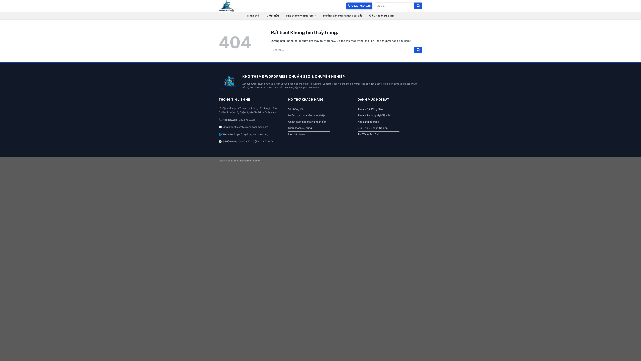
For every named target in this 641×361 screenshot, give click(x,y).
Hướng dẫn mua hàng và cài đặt (342, 15)
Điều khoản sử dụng (381, 15)
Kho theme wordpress (300, 15)
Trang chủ (253, 15)
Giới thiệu (273, 15)
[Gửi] (418, 6)
